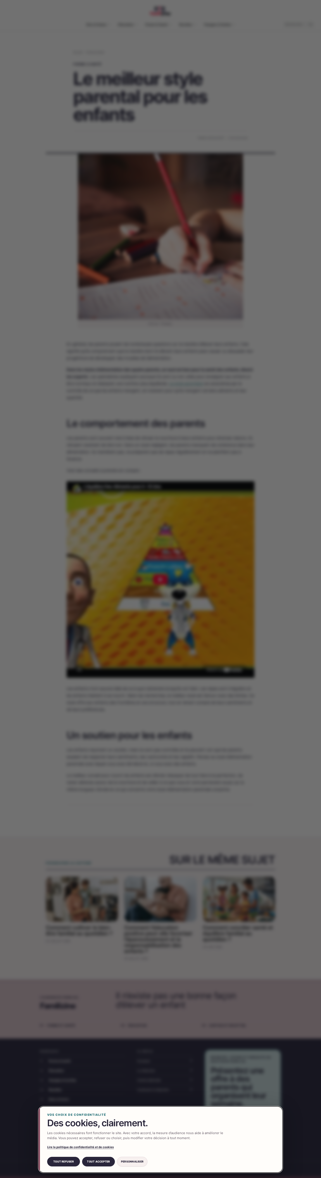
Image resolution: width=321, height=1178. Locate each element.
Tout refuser (63, 1161)
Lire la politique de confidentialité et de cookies (80, 1147)
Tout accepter (98, 1161)
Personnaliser (132, 1161)
